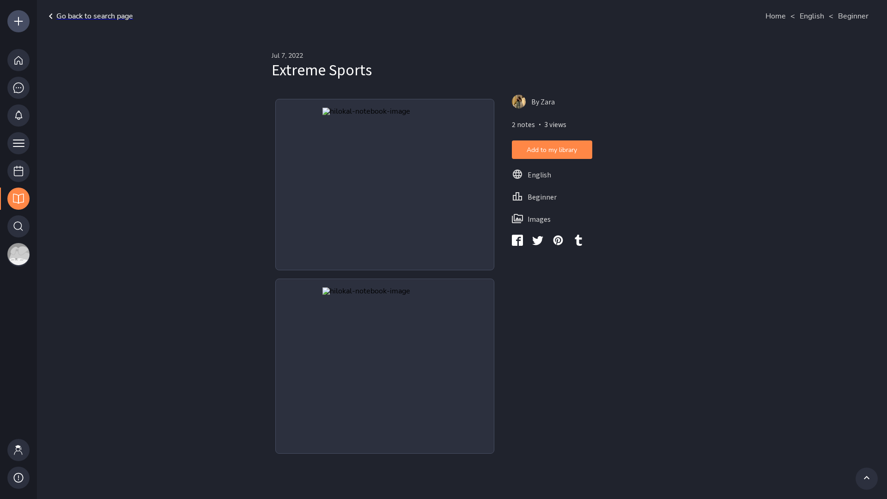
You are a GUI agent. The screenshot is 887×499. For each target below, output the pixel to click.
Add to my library (552, 150)
